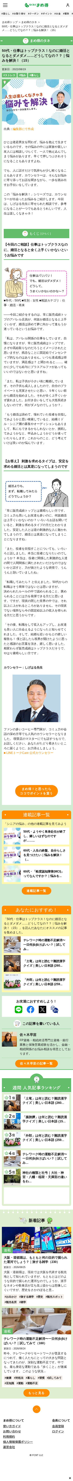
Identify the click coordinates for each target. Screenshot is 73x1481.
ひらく (45, 233)
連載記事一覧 (36, 890)
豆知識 (10, 1383)
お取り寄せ (20, 13)
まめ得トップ (10, 22)
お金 (58, 13)
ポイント (47, 13)
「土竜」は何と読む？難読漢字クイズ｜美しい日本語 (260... (44, 963)
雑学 (23, 1302)
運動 (20, 1383)
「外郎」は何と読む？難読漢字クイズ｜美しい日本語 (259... (44, 982)
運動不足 (32, 1383)
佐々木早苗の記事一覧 (36, 1063)
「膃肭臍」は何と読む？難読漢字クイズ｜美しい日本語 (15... (44, 1119)
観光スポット (55, 1296)
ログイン (58, 1431)
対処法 (19, 1377)
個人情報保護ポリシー (18, 1441)
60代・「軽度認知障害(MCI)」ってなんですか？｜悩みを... (43, 873)
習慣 (42, 1377)
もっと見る (36, 1392)
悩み (23, 75)
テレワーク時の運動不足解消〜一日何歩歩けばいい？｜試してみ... (44, 945)
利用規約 (9, 1436)
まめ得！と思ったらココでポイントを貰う (36, 791)
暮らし (6, 13)
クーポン (34, 13)
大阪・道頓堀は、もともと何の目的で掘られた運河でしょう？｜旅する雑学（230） (35, 1259)
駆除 (67, 13)
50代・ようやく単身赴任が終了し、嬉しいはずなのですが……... (44, 836)
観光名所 (11, 1302)
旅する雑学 (27, 1296)
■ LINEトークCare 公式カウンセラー (28, 752)
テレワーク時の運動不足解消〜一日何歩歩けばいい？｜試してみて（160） (35, 1341)
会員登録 (58, 1426)
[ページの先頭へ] (36, 1409)
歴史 (40, 1296)
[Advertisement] (36, 1195)
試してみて (55, 1377)
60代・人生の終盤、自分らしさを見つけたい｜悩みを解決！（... (44, 855)
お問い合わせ (12, 1431)
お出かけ (11, 1296)
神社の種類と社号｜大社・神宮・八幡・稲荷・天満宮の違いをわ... (44, 1177)
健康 (8, 1377)
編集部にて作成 (23, 129)
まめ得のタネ (29, 22)
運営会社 (9, 1447)
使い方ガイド (12, 1426)
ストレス (10, 75)
